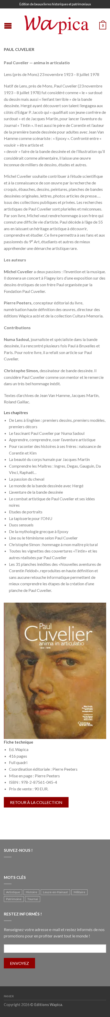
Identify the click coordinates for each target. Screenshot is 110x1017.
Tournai (32, 899)
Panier (9, 996)
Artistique (13, 892)
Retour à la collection (36, 802)
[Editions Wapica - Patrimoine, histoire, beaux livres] (56, 23)
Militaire (79, 892)
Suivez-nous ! (18, 850)
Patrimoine (13, 899)
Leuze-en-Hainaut (55, 892)
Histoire (31, 892)
